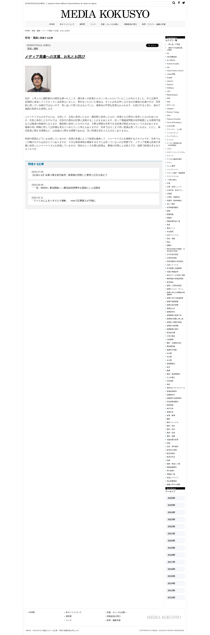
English (169, 77)
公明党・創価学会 (173, 197)
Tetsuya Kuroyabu (174, 119)
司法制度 (170, 231)
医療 (168, 211)
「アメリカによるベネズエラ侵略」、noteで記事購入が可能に (64, 200)
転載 (168, 460)
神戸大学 (170, 408)
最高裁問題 (171, 346)
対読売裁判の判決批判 (175, 261)
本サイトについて (67, 24)
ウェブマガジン (172, 136)
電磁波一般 (171, 474)
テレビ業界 (171, 166)
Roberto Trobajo (173, 112)
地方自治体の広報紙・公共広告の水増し (176, 250)
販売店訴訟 (171, 453)
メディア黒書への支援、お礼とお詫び (55, 56)
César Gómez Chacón (175, 71)
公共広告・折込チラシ (175, 190)
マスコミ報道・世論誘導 (176, 173)
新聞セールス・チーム (175, 289)
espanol (170, 81)
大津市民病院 (172, 258)
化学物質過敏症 (172, 207)
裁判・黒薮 (171, 436)
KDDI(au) (170, 88)
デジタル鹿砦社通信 (174, 159)
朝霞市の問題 (172, 350)
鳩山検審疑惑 (172, 481)
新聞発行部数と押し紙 (175, 319)
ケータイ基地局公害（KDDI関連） (174, 144)
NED (168, 98)
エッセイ (170, 140)
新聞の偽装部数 (172, 301)
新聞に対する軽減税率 (175, 298)
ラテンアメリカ (172, 176)
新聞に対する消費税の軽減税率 (176, 293)
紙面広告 (170, 412)
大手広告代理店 (172, 254)
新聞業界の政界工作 (174, 315)
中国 (168, 183)
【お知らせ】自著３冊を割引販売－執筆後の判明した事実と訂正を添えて (69, 175)
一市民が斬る (172, 180)
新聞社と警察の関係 (174, 322)
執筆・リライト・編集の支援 (154, 24)
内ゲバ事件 (171, 204)
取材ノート (171, 228)
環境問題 (170, 405)
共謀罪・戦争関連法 (174, 200)
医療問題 (170, 214)
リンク (93, 24)
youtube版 (171, 126)
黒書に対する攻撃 (173, 484)
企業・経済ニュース (174, 187)
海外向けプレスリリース (176, 388)
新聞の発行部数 (172, 305)
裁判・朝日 (171, 426)
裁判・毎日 (171, 429)
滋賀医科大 (171, 395)
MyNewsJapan (172, 95)
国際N (169, 245)
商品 (168, 242)
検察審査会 (171, 364)
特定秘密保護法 (172, 402)
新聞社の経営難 (172, 326)
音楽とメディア (172, 477)
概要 (168, 370)
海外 (168, 384)
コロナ (169, 149)
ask (168, 67)
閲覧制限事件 (172, 467)
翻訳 (168, 419)
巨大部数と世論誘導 (174, 268)
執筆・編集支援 (114, 620)
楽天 (168, 367)
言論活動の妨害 (172, 439)
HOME (52, 24)
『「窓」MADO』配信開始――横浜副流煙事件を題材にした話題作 (66, 187)
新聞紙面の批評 (172, 329)
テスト (169, 162)
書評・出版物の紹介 (174, 343)
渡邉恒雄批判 (172, 391)
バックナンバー (172, 169)
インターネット (172, 133)
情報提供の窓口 (130, 24)
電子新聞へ (171, 471)
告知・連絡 (32, 48)
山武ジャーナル (172, 265)
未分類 (169, 353)
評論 (168, 443)
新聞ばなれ (171, 308)
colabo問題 (171, 74)
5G (168, 53)
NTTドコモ (171, 105)
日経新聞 (170, 339)
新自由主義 (171, 332)
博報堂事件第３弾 (173, 221)
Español (170, 84)
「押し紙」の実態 (173, 44)
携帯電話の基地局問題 (175, 279)
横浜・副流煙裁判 (173, 374)
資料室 (82, 24)
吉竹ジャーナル (172, 235)
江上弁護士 (171, 377)
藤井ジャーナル (172, 422)
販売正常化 (171, 457)
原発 (168, 225)
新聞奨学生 (171, 312)
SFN (168, 115)
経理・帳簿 (171, 415)
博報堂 (169, 218)
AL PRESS (171, 60)
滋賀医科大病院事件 (174, 398)
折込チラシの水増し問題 (176, 275)
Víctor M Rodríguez (174, 122)
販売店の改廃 (172, 450)
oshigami (170, 109)
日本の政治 (171, 336)
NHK (168, 102)
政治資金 (170, 282)
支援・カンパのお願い (110, 24)
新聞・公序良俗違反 (174, 285)
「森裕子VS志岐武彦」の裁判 (175, 49)
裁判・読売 (171, 433)
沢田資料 (170, 381)
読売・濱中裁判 (172, 446)
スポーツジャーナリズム (176, 152)
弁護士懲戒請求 (172, 272)
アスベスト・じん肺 (174, 129)
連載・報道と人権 (173, 464)
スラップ (170, 156)
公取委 (169, 194)
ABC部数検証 (172, 57)
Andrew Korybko (173, 64)
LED (168, 91)
